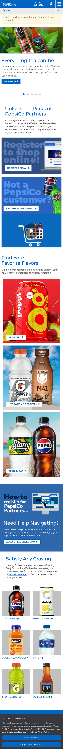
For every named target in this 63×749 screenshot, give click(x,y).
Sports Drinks (11, 693)
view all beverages (18, 571)
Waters (37, 654)
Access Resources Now (20, 538)
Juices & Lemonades (14, 654)
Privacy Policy (43, 732)
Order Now (10, 82)
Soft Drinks (9, 615)
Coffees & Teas (42, 693)
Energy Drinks (42, 615)
